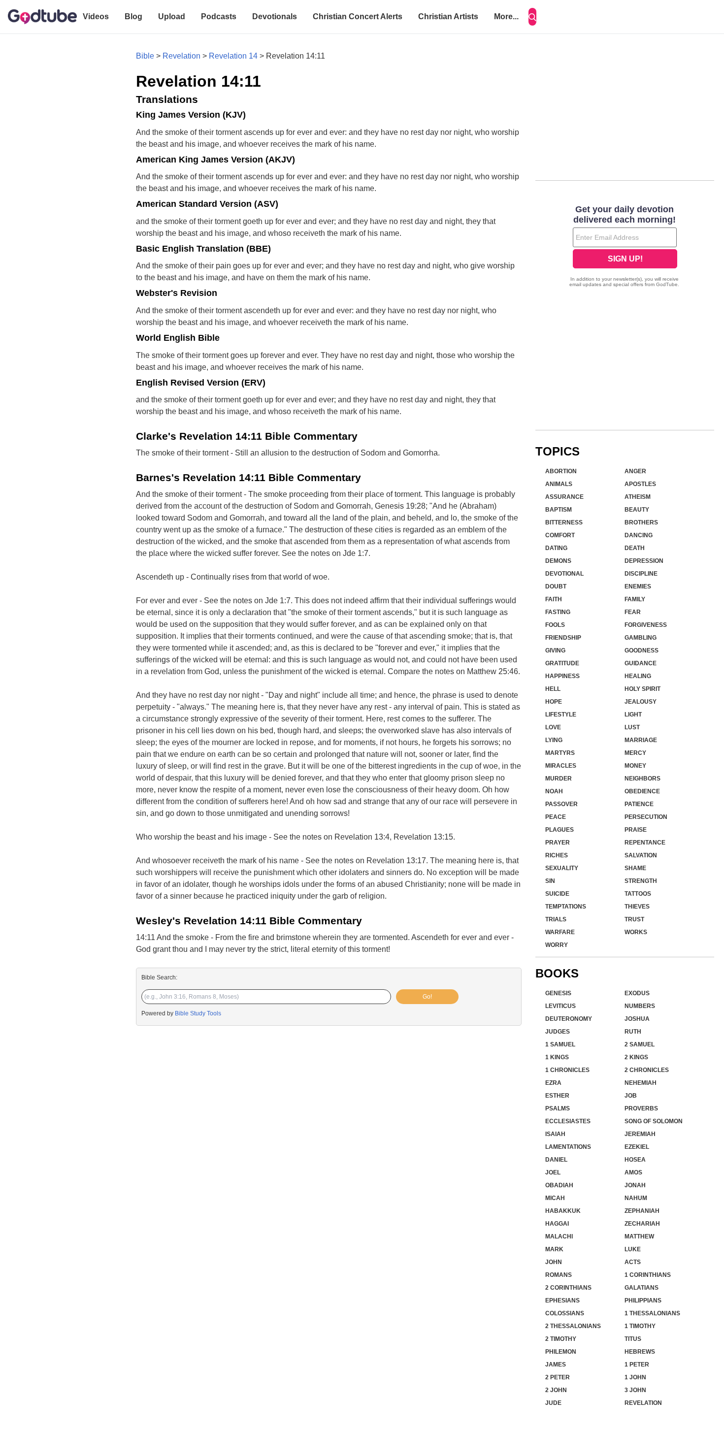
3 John (635, 1390)
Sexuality (561, 868)
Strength (641, 881)
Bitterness (564, 522)
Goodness (641, 650)
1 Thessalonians (652, 1313)
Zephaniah (642, 1210)
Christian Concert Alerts (357, 16)
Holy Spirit (642, 688)
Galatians (641, 1287)
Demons (558, 560)
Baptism (558, 509)
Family (635, 599)
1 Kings (557, 1057)
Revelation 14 (233, 56)
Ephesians (562, 1300)
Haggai (557, 1223)
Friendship (563, 637)
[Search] (532, 17)
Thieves (637, 906)
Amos (633, 1172)
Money (635, 765)
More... (506, 16)
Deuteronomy (568, 1018)
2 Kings (636, 1057)
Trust (634, 919)
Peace (555, 816)
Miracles (560, 765)
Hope (553, 701)
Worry (556, 945)
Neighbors (642, 778)
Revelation (181, 56)
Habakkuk (563, 1210)
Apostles (640, 484)
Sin (550, 881)
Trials (555, 919)
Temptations (565, 906)
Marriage (641, 740)
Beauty (637, 509)
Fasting (557, 612)
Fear (633, 612)
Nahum (636, 1198)
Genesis (558, 993)
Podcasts (218, 16)
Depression (644, 560)
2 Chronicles (647, 1070)
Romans (558, 1274)
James (555, 1364)
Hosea (635, 1159)
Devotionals (274, 16)
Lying (553, 740)
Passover (561, 804)
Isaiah (555, 1134)
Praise (636, 829)
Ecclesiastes (568, 1121)
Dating (556, 548)
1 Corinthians (648, 1274)
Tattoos (638, 893)
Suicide (557, 893)
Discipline (641, 573)
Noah (554, 791)
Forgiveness (646, 624)
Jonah (635, 1185)
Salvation (641, 855)
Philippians (643, 1300)
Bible (145, 56)
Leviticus (560, 1006)
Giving (555, 650)
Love (553, 727)
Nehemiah (641, 1082)
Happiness (562, 676)
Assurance (564, 496)
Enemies (638, 586)
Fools (555, 624)
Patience (639, 804)
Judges (557, 1031)
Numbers (640, 1006)
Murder (558, 778)
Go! (427, 996)
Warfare (560, 932)
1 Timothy (640, 1326)
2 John (556, 1390)
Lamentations (568, 1146)
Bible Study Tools (198, 1013)
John (553, 1262)
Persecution (646, 816)
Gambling (641, 637)
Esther (557, 1095)
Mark (554, 1249)
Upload (171, 16)
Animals (558, 484)
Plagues (559, 829)
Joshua (637, 1018)
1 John (635, 1377)
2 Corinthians (568, 1287)
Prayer (557, 842)
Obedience (642, 791)
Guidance (641, 663)
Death (635, 548)
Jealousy (641, 701)
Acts (633, 1262)
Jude (553, 1402)
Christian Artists (448, 16)
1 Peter (637, 1364)
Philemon (560, 1351)
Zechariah (642, 1223)
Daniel (556, 1159)
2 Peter (557, 1377)
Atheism (638, 496)
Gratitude (562, 663)
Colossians (564, 1313)
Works (636, 932)
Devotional (564, 573)
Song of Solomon (654, 1121)
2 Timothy (560, 1338)
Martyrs (560, 752)
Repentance (645, 842)
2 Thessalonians (573, 1326)
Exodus (637, 993)
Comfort (560, 535)
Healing (638, 676)
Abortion (561, 471)
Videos (96, 16)
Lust (632, 727)
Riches (556, 855)
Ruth (633, 1031)
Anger (635, 471)
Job (631, 1095)
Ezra (553, 1082)
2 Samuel (640, 1044)
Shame (635, 868)
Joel (552, 1172)
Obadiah (559, 1185)
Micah (555, 1198)
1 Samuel (560, 1044)
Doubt (555, 586)
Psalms (557, 1108)
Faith (553, 599)
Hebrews (640, 1351)
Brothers (641, 522)
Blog (133, 16)
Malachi (559, 1236)
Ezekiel (637, 1146)
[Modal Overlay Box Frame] (624, 247)
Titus (633, 1338)
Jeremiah (640, 1134)
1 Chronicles (567, 1070)
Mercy (635, 752)
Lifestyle (560, 714)
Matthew (639, 1236)
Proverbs (641, 1108)
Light (633, 714)
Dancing (639, 535)
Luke (633, 1249)
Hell (552, 688)
